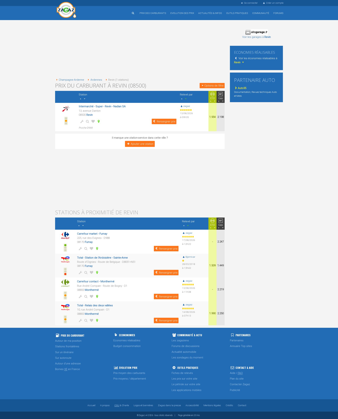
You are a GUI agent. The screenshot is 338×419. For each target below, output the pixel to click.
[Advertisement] (140, 49)
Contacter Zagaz (240, 384)
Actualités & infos (210, 13)
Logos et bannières (143, 405)
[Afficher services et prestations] (81, 121)
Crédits (229, 405)
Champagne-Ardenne (71, 79)
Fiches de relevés (182, 373)
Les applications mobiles (186, 390)
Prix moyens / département (129, 378)
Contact (242, 405)
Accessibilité (192, 405)
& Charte (121, 405)
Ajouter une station (142, 143)
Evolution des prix (182, 13)
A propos (105, 405)
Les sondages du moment (187, 357)
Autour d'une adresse (68, 363)
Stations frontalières (67, 346)
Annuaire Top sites (241, 346)
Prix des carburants (153, 13)
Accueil (66, 10)
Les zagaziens (180, 340)
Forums (278, 13)
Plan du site (237, 378)
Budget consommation (127, 346)
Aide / (236, 373)
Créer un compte (274, 2)
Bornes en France (67, 369)
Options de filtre (214, 85)
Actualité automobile (184, 351)
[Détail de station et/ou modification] (86, 121)
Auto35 (242, 88)
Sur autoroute (63, 357)
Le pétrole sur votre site (186, 384)
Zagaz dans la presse (169, 405)
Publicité (235, 390)
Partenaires (236, 340)
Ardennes (96, 79)
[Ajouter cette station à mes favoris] (92, 121)
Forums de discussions (185, 346)
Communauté (260, 13)
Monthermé (92, 289)
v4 (146, 415)
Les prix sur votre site (184, 378)
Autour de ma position (68, 340)
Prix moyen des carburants (129, 373)
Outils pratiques (237, 13)
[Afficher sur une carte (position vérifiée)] (98, 121)
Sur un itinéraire (64, 352)
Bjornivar (190, 256)
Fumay (89, 242)
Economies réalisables (126, 340)
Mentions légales (212, 405)
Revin (89, 114)
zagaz (186, 106)
